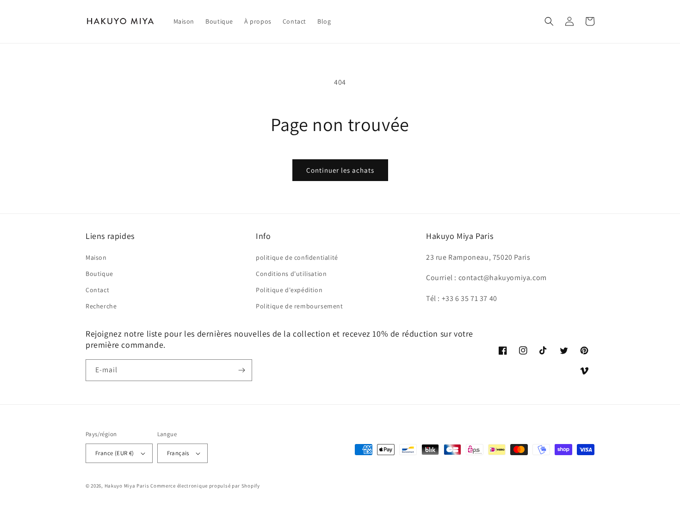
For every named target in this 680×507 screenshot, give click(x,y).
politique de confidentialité (297, 257)
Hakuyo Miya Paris (127, 485)
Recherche (101, 306)
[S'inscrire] (241, 370)
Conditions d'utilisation (291, 273)
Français (178, 453)
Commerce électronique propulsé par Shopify (205, 485)
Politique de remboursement (299, 306)
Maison (96, 257)
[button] (549, 21)
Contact (97, 290)
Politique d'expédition (289, 290)
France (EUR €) (114, 453)
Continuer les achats (340, 170)
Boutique (99, 273)
